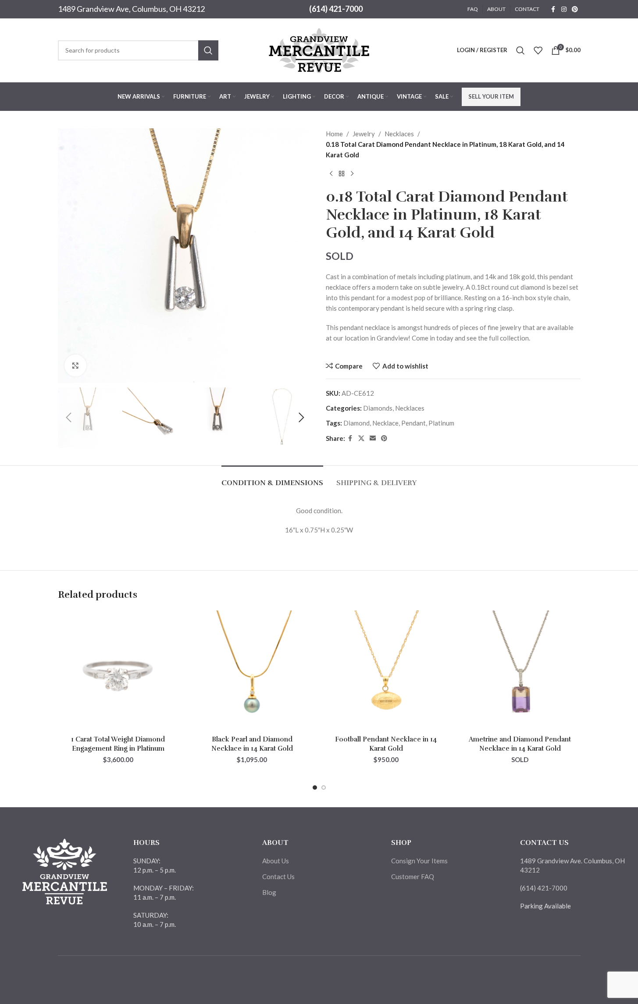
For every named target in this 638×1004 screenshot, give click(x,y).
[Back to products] (341, 174)
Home (334, 134)
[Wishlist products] (538, 50)
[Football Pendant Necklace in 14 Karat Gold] (386, 670)
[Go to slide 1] (315, 787)
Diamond (356, 423)
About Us (275, 861)
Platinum (441, 423)
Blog (269, 892)
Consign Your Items (419, 861)
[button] (69, 418)
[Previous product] (331, 174)
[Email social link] (372, 438)
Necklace (385, 423)
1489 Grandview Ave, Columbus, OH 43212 (131, 9)
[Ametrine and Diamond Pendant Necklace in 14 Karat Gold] (520, 670)
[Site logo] (319, 49)
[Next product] (352, 174)
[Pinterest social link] (575, 9)
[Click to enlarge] (75, 365)
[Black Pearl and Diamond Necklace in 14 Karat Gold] (252, 670)
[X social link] (361, 438)
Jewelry (364, 134)
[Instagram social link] (564, 9)
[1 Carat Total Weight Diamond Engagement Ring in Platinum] (118, 670)
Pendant (413, 423)
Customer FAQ (412, 876)
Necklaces (399, 134)
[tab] (272, 478)
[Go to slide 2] (323, 787)
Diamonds (377, 408)
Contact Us (278, 876)
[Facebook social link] (553, 9)
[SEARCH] (208, 50)
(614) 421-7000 (336, 9)
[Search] (520, 50)
